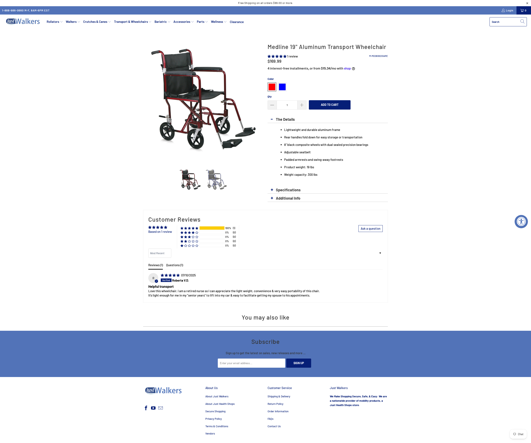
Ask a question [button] (370, 228)
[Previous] (146, 101)
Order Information (278, 411)
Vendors (210, 433)
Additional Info (288, 198)
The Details (285, 119)
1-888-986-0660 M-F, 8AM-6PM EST (26, 10)
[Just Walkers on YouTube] (153, 408)
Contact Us (274, 426)
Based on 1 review (160, 231)
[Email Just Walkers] (160, 408)
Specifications (288, 190)
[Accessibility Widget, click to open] (521, 221)
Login (509, 10)
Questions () (174, 265)
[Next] (260, 101)
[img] (170, 275)
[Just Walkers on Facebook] (146, 408)
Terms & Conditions (216, 426)
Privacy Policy (213, 418)
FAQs (270, 418)
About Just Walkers (216, 396)
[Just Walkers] (23, 22)
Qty (270, 96)
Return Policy (275, 403)
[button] (55, 22)
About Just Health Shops (220, 403)
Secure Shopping (215, 411)
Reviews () (155, 265)
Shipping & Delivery (279, 396)
